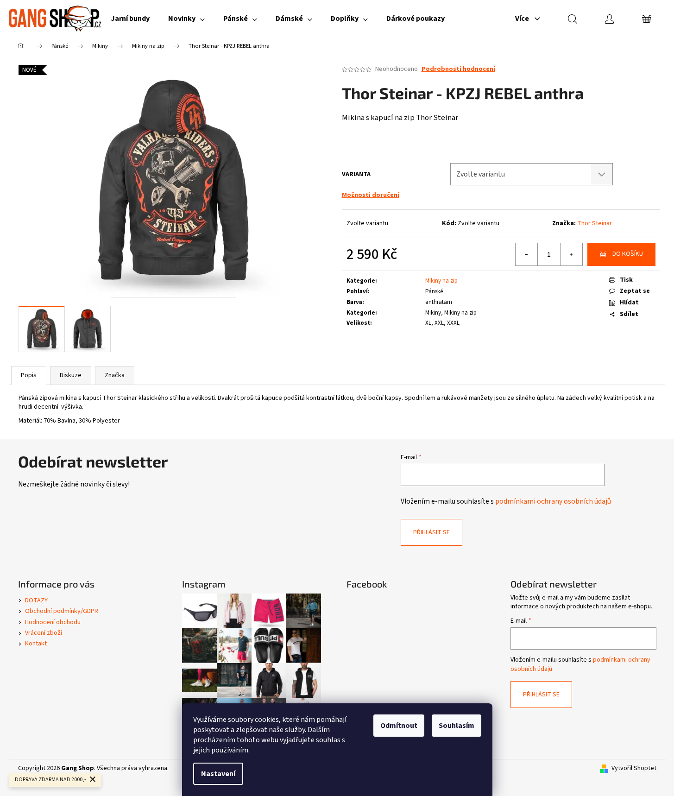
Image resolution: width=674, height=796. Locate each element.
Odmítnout (398, 725)
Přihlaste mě (337, 467)
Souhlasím (456, 725)
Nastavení (218, 774)
